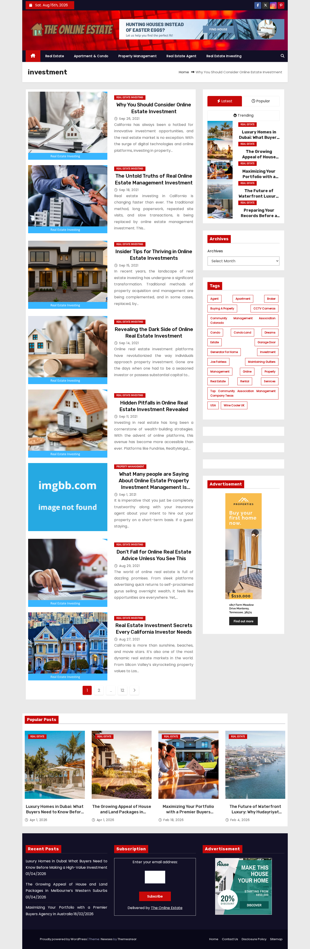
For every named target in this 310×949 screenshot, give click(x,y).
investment (268, 352)
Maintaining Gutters (262, 362)
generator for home (224, 352)
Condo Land (242, 332)
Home (184, 72)
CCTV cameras (264, 308)
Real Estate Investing (224, 56)
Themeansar (127, 939)
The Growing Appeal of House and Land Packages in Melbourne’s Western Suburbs (121, 812)
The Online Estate (166, 907)
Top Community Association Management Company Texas (243, 393)
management (219, 371)
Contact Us (230, 939)
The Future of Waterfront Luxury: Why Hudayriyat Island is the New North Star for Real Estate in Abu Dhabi (255, 814)
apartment (243, 299)
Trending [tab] (245, 115)
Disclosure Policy (254, 939)
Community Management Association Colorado (243, 320)
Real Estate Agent (182, 56)
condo (215, 332)
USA (213, 405)
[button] (282, 56)
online (247, 371)
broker (271, 299)
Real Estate (54, 56)
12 (122, 690)
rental (244, 381)
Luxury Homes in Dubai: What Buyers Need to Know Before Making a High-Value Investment (55, 814)
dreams (270, 332)
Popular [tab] (262, 101)
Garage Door (267, 342)
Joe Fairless (218, 362)
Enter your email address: (155, 862)
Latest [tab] (226, 101)
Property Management (137, 56)
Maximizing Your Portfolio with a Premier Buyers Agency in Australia (188, 812)
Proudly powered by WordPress (64, 939)
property (270, 371)
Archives (215, 251)
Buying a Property (222, 308)
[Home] (33, 56)
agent (214, 299)
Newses (107, 939)
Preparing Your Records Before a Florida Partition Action (259, 218)
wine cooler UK (234, 405)
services (270, 381)
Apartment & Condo (91, 56)
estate (214, 342)
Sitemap (276, 939)
